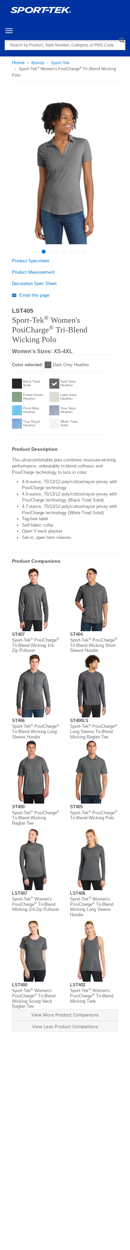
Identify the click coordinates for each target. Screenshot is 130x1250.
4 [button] (64, 251)
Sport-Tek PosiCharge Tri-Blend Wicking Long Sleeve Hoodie (35, 731)
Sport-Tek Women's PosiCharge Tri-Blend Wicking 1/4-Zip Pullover (35, 904)
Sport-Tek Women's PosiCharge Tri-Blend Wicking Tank (91, 995)
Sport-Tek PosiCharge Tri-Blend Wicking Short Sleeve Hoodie (93, 645)
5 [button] (70, 251)
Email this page (33, 295)
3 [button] (57, 251)
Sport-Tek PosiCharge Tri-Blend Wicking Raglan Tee (35, 818)
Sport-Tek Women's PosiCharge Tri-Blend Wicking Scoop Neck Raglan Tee (33, 998)
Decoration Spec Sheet (34, 283)
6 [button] (77, 251)
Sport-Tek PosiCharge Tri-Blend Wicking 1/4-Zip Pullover (35, 645)
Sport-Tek (60, 62)
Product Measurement (33, 272)
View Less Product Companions (65, 1026)
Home (18, 62)
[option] (64, 170)
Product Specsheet (30, 260)
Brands (37, 62)
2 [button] (50, 251)
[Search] (121, 39)
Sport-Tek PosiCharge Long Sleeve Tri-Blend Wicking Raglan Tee (93, 731)
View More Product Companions (65, 1014)
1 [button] (44, 252)
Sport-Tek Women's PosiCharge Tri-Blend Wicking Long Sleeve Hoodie (91, 906)
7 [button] (84, 251)
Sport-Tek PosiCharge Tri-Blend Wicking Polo (93, 815)
